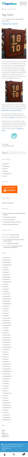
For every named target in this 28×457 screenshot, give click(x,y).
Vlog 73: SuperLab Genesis (9, 219)
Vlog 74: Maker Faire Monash (9, 217)
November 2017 (6, 342)
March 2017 (5, 361)
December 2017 (6, 339)
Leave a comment (6, 21)
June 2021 (5, 269)
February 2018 (6, 335)
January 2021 (6, 274)
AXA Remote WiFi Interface (13, 243)
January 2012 (6, 415)
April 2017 (5, 359)
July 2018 (5, 327)
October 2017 (6, 344)
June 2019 (5, 308)
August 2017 (6, 349)
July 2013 (5, 395)
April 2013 (5, 400)
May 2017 (5, 356)
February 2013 (6, 402)
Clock (9, 145)
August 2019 (6, 306)
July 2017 (5, 352)
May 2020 (5, 286)
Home (4, 9)
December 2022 (6, 260)
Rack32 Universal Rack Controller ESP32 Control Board (12, 246)
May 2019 (5, 310)
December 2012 (6, 405)
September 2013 (6, 393)
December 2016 (6, 369)
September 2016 (6, 376)
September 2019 (6, 303)
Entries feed (4, 433)
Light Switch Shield (14, 234)
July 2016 (5, 381)
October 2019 (6, 301)
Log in (3, 431)
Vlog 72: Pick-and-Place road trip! (10, 224)
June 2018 (5, 330)
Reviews (5, 171)
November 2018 (6, 325)
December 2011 (6, 417)
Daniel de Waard (19, 19)
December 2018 (6, 323)
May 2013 (5, 398)
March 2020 (5, 291)
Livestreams (6, 166)
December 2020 (6, 277)
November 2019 (6, 298)
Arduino (6, 145)
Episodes (5, 164)
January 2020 (6, 293)
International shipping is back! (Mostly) (12, 222)
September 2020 (6, 281)
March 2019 (5, 315)
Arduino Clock (10, 23)
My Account (4, 454)
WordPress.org (5, 436)
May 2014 (5, 390)
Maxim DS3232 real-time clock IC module (12, 110)
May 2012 (5, 410)
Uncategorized (6, 173)
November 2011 (6, 419)
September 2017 (6, 347)
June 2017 (5, 354)
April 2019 (5, 313)
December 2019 (6, 296)
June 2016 (5, 383)
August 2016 (6, 378)
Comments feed (5, 435)
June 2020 (5, 284)
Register (3, 430)
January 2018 (6, 337)
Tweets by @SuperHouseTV (8, 203)
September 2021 (6, 264)
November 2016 (6, 371)
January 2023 (6, 257)
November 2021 (6, 262)
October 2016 (6, 373)
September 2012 (6, 407)
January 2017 (6, 366)
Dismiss (3, 450)
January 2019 (6, 320)
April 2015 (5, 388)
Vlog (4, 176)
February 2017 (6, 364)
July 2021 (5, 267)
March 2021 (5, 272)
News (7, 144)
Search (14, 454)
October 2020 (6, 279)
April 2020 (5, 289)
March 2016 (5, 385)
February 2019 (6, 318)
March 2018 (5, 332)
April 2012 (5, 412)
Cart (21, 453)
